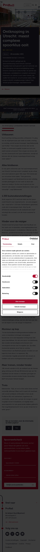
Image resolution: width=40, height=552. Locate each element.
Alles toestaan (20, 301)
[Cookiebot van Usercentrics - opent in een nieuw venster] (30, 239)
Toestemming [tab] (7, 244)
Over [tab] (32, 244)
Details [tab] (20, 244)
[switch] (35, 281)
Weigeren (20, 312)
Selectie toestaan (20, 307)
